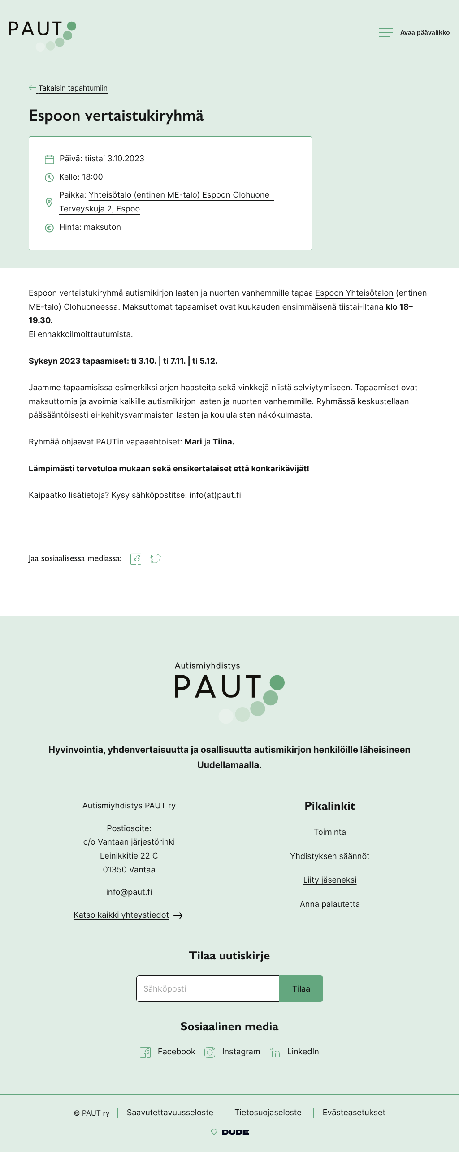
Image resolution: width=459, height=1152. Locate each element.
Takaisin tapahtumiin (73, 87)
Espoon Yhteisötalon (354, 293)
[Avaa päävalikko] (414, 32)
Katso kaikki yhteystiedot (121, 915)
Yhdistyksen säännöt (329, 856)
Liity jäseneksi (329, 880)
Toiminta (330, 832)
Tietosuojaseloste (268, 1112)
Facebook (176, 1052)
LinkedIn (303, 1052)
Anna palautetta (330, 904)
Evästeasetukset (354, 1112)
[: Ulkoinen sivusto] (230, 1133)
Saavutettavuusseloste (170, 1112)
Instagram (241, 1052)
